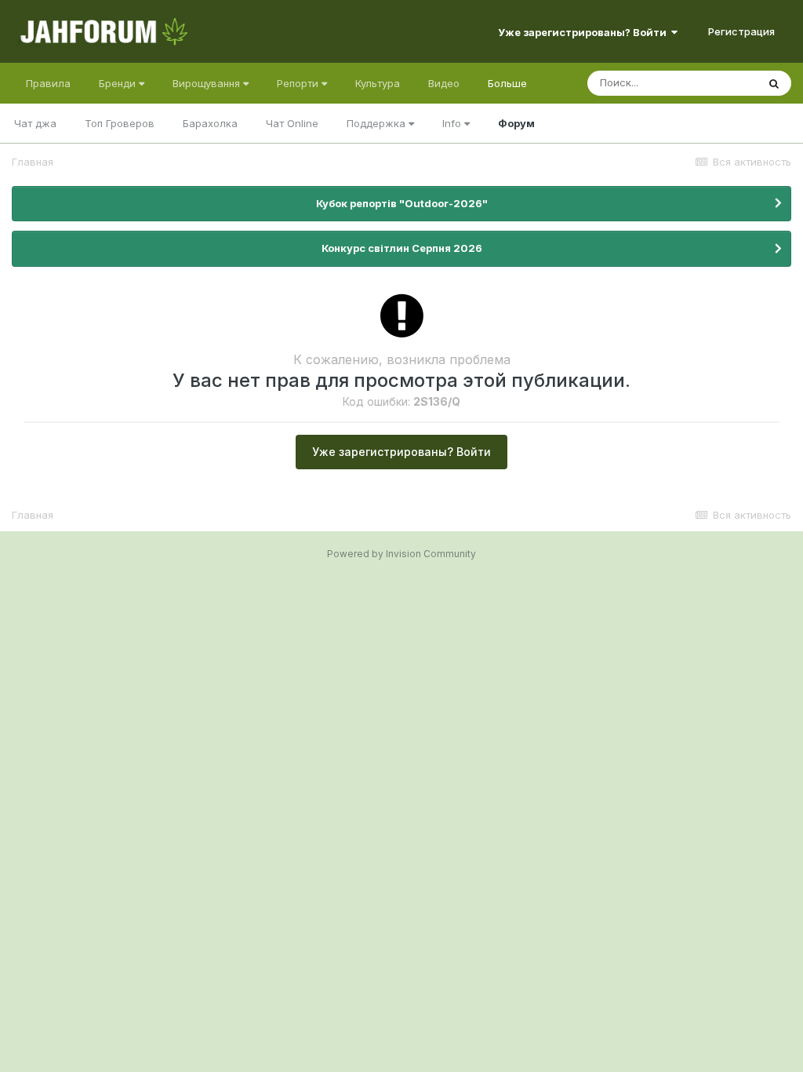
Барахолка (210, 123)
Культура (377, 83)
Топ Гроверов (119, 123)
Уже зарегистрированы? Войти (584, 32)
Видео (444, 83)
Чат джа (35, 123)
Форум (516, 123)
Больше (507, 83)
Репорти (299, 83)
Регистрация (741, 31)
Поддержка (378, 123)
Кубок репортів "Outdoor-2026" (402, 203)
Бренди (119, 83)
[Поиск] (774, 83)
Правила (48, 83)
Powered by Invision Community (401, 554)
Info (453, 123)
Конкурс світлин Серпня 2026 (402, 248)
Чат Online (292, 123)
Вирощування (208, 83)
